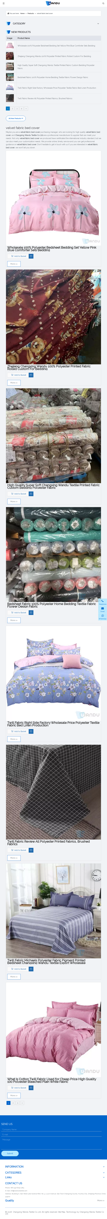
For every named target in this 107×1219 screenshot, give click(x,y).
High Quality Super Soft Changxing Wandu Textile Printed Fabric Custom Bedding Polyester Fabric (56, 66)
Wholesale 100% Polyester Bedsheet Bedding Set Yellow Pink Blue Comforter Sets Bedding (56, 46)
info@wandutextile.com (19, 1191)
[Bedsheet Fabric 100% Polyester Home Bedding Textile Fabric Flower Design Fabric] (53, 554)
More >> (13, 264)
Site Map (61, 1212)
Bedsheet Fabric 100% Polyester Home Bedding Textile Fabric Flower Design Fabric (53, 77)
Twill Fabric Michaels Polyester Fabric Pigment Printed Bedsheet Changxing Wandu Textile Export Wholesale (46, 961)
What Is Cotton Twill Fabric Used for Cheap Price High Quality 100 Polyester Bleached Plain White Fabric (51, 1080)
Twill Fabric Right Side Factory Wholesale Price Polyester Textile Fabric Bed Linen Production (57, 88)
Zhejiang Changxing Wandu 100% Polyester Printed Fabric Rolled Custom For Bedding (54, 56)
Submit (10, 1153)
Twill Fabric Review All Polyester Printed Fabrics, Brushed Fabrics (45, 98)
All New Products (15, 118)
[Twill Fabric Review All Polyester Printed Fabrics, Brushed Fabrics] (53, 792)
